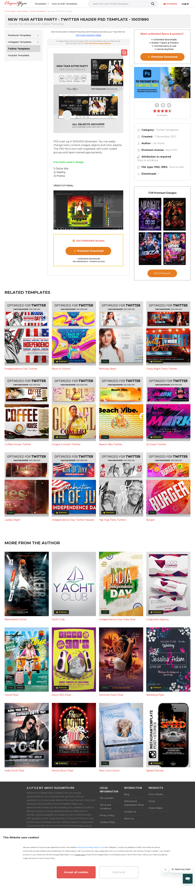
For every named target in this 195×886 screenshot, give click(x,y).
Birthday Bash (107, 368)
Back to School (61, 368)
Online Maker (156, 808)
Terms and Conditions (105, 807)
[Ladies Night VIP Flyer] (174, 248)
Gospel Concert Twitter (66, 444)
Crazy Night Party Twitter (161, 368)
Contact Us (130, 811)
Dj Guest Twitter (156, 444)
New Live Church (109, 770)
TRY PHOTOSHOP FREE (88, 35)
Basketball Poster (16, 619)
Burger (150, 519)
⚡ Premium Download (88, 250)
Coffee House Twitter (18, 444)
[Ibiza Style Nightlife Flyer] (150, 248)
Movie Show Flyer (62, 770)
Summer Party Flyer (111, 694)
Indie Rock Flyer (14, 770)
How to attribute (147, 160)
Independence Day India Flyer (117, 619)
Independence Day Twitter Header (73, 519)
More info (171, 150)
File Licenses (106, 798)
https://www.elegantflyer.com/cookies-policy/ (106, 854)
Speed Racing (154, 770)
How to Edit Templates (64, 3)
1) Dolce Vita (60, 168)
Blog (126, 794)
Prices (152, 801)
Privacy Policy (107, 815)
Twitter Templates (167, 129)
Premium (172, 3)
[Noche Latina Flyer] (174, 214)
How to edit (176, 167)
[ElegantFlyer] (16, 4)
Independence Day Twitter (21, 368)
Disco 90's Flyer (61, 694)
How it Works (156, 794)
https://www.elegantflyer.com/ (90, 847)
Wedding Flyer (155, 694)
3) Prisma (59, 175)
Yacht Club (58, 619)
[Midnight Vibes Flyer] (150, 214)
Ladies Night (12, 519)
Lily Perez (159, 143)
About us (129, 818)
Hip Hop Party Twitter (112, 519)
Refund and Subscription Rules (134, 803)
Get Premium (162, 273)
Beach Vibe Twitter (110, 444)
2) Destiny (59, 172)
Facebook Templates (19, 35)
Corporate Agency (157, 619)
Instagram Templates (19, 42)
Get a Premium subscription (98, 43)
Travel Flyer (12, 694)
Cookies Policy (107, 822)
